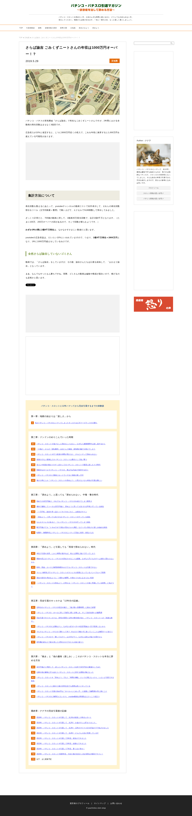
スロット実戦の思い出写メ (153, 193)
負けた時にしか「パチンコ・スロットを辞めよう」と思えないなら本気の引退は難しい (69, 480)
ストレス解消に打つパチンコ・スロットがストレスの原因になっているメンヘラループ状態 (71, 572)
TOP (21, 28)
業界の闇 (63, 28)
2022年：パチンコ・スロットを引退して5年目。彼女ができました (61, 738)
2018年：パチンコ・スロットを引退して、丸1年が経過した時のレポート (64, 717)
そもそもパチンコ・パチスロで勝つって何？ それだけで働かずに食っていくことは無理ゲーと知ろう (75, 632)
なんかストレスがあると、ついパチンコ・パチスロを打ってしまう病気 (63, 522)
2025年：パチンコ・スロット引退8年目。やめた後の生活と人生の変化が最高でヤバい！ (70, 754)
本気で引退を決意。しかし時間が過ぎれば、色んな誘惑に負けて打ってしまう (66, 553)
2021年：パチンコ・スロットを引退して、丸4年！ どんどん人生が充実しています (68, 733)
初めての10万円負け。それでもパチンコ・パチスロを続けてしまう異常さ (64, 501)
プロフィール (154, 188)
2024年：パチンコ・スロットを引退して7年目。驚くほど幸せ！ (61, 749)
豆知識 (72, 28)
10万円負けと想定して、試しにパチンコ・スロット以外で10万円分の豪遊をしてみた (69, 667)
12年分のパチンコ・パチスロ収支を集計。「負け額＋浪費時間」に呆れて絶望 (66, 607)
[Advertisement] (49, 161)
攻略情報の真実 (51, 28)
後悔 (40, 28)
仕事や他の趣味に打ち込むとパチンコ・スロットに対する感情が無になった (65, 672)
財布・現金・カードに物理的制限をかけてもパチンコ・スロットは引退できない (67, 567)
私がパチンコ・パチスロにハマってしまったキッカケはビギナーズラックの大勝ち (66, 423)
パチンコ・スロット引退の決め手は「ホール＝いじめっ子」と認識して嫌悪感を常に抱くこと (72, 691)
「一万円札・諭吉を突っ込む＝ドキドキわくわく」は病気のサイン (62, 512)
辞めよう (95, 28)
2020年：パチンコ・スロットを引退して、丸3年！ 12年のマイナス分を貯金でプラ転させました (73, 728)
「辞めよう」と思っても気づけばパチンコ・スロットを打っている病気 (63, 517)
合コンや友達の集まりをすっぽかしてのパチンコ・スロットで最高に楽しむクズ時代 (68, 465)
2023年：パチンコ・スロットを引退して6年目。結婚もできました (61, 743)
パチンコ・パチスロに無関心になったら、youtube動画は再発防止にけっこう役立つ (68, 696)
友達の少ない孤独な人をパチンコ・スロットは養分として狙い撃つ (62, 459)
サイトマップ (100, 803)
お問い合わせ (116, 803)
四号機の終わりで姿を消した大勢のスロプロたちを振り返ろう (60, 642)
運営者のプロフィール (79, 803)
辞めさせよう (84, 28)
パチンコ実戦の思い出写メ (153, 199)
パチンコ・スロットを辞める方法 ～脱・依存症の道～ (96, 8)
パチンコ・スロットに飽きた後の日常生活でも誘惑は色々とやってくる (63, 686)
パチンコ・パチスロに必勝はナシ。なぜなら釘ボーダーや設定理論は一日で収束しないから (71, 626)
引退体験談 (30, 28)
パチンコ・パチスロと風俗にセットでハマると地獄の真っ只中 (60, 475)
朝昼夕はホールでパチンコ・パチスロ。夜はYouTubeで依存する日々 (63, 470)
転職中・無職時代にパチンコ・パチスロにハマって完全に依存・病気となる (65, 533)
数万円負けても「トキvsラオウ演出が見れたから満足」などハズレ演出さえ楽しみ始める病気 (72, 527)
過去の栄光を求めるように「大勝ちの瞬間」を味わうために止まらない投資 (65, 578)
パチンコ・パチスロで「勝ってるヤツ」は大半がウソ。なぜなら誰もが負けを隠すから (69, 637)
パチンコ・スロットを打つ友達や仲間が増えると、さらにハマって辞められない (67, 454)
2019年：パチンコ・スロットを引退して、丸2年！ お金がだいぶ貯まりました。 (67, 723)
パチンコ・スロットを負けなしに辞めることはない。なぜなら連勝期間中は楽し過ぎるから (71, 444)
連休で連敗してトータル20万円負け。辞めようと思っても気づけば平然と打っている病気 (70, 506)
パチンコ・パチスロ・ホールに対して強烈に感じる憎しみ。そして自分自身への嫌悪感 (69, 613)
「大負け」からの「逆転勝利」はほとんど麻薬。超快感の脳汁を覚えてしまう (66, 449)
